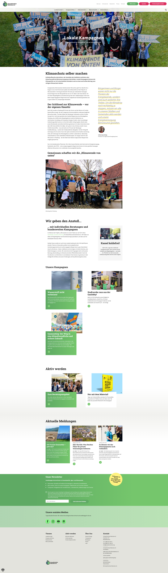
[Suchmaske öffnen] (166, 10)
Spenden (144, 3)
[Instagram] (53, 521)
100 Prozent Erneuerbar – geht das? (58, 444)
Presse (117, 3)
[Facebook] (48, 521)
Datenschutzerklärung (53, 497)
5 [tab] (88, 205)
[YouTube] (58, 521)
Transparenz (88, 538)
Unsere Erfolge (88, 536)
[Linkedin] (64, 521)
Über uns (98, 3)
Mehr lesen (64, 290)
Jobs (86, 543)
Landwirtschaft (58, 10)
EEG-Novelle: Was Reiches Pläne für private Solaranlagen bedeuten (84, 446)
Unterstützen (104, 10)
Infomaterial (105, 3)
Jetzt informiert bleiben (79, 501)
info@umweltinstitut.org (55, 496)
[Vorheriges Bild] (49, 185)
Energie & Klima (70, 10)
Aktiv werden (70, 534)
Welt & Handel (93, 10)
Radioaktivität (82, 10)
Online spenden (68, 538)
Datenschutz (106, 563)
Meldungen (87, 539)
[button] (3, 570)
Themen (49, 534)
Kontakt (123, 3)
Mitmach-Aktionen (69, 536)
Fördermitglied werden (158, 3)
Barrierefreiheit (106, 562)
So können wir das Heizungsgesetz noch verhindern (110, 445)
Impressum (105, 560)
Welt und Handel (49, 541)
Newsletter (112, 3)
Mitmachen (133, 3)
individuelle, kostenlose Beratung (56, 234)
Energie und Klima (50, 538)
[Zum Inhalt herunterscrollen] (84, 62)
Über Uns (88, 534)
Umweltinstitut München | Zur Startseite (9, 4)
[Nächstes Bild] (118, 185)
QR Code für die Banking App (109, 557)
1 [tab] (79, 205)
